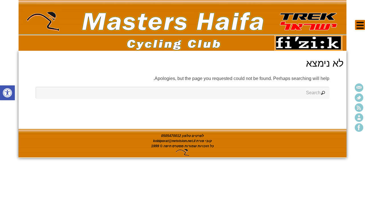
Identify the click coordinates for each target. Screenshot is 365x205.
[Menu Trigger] (360, 25)
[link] (7, 92)
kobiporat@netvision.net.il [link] (174, 141)
